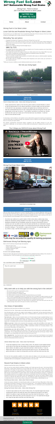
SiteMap (25, 420)
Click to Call (28, 422)
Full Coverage (30, 420)
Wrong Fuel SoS (15, 414)
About (27, 22)
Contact (43, 22)
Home (11, 22)
